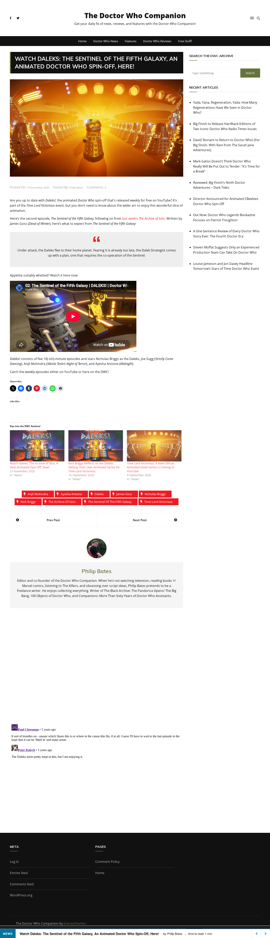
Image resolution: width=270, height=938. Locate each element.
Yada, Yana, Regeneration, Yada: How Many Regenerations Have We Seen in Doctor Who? (225, 107)
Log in (14, 861)
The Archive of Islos (62, 502)
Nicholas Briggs (155, 494)
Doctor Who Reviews (157, 41)
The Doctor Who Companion (135, 15)
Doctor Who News (105, 41)
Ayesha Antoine (71, 494)
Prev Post (53, 520)
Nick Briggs (28, 502)
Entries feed (19, 873)
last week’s (143, 218)
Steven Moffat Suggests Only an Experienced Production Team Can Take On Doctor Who (226, 250)
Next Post (140, 520)
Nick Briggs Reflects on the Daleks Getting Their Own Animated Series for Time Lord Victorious (94, 467)
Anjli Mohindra (38, 494)
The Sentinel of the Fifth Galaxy (110, 502)
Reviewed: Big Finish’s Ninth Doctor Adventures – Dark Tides (219, 185)
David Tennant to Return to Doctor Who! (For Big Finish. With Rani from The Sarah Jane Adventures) (226, 145)
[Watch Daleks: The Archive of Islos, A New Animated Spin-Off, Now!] (37, 445)
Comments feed (22, 884)
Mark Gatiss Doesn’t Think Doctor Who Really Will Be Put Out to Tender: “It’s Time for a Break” (226, 166)
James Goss (124, 494)
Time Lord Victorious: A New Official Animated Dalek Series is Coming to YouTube (150, 467)
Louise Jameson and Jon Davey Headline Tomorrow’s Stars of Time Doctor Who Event (226, 266)
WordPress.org (21, 895)
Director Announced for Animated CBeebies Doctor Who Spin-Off (225, 201)
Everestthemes (75, 923)
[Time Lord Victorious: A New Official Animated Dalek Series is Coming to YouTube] (154, 445)
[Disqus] (96, 669)
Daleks (99, 494)
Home (82, 41)
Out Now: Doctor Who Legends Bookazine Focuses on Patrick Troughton (224, 217)
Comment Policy (107, 861)
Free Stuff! (185, 41)
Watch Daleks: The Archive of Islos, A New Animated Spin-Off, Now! (34, 465)
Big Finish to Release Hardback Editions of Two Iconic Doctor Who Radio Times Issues (225, 126)
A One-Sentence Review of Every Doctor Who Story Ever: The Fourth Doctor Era (226, 233)
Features (130, 41)
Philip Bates (76, 187)
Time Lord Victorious (158, 502)
